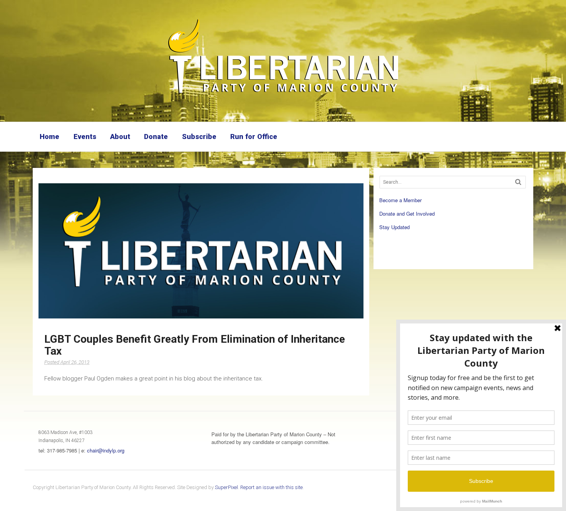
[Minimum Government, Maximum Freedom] (283, 94)
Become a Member (400, 200)
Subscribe (199, 136)
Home (49, 136)
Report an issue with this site (271, 487)
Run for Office (253, 136)
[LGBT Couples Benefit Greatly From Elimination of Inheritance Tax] (201, 251)
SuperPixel (226, 487)
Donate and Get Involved (407, 213)
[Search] (518, 182)
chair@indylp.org (105, 450)
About (120, 136)
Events (85, 136)
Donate (156, 136)
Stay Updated (394, 227)
